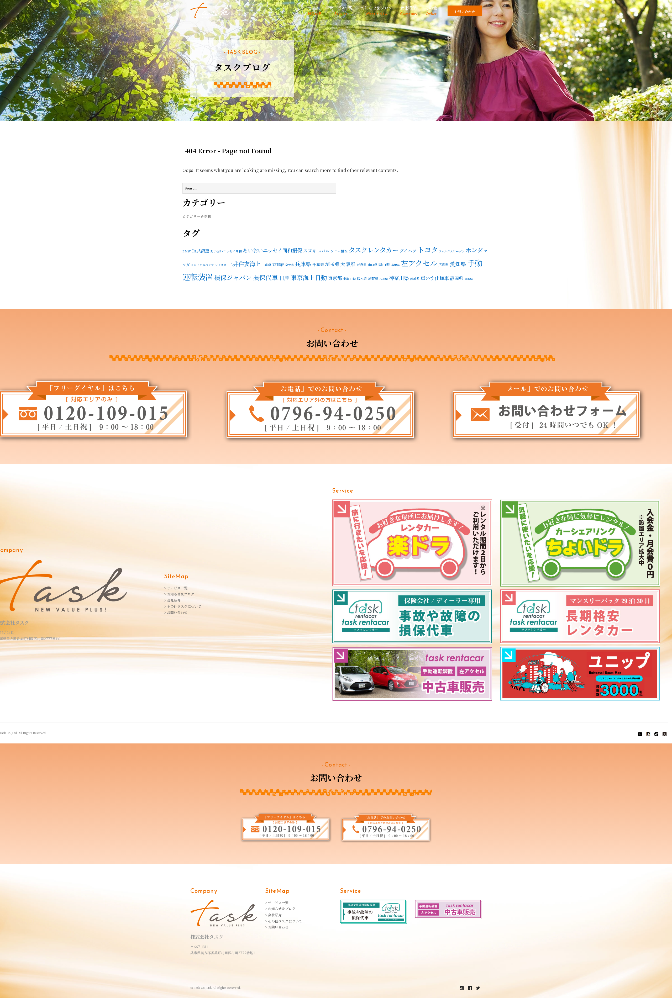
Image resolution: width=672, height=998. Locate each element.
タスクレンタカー (373, 249)
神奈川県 (399, 277)
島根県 (395, 265)
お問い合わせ (464, 11)
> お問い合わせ (175, 612)
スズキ (310, 250)
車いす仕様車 (435, 277)
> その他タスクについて (182, 606)
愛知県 (458, 264)
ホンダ (474, 250)
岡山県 (384, 264)
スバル (323, 251)
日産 (284, 278)
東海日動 (349, 278)
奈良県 (361, 264)
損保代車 (265, 277)
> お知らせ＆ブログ (179, 594)
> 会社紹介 (172, 600)
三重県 (266, 264)
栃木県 (362, 278)
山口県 (372, 264)
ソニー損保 (339, 251)
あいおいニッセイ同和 (226, 251)
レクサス (221, 265)
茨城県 (414, 278)
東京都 (335, 277)
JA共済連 (200, 250)
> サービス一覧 (175, 587)
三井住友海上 (244, 264)
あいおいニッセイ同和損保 (272, 250)
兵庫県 (303, 264)
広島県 (443, 264)
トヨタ (427, 250)
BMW (186, 251)
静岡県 (456, 278)
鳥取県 (468, 279)
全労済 (289, 265)
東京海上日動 (309, 277)
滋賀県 (373, 278)
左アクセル (419, 263)
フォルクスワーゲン (452, 251)
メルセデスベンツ (202, 265)
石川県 (383, 279)
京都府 (278, 264)
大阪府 (347, 264)
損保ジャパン (233, 277)
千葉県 (318, 264)
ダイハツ (408, 251)
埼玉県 (332, 264)
